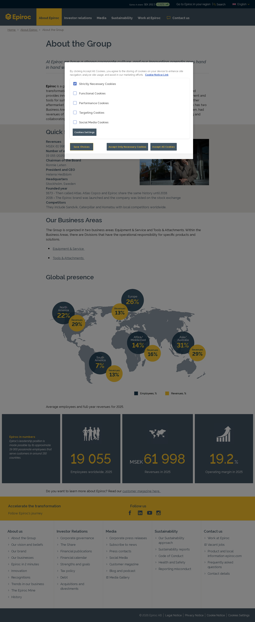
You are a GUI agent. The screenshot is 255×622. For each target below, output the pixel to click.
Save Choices (82, 146)
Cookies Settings (84, 132)
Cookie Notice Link (156, 74)
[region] (129, 110)
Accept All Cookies (163, 146)
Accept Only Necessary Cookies (127, 146)
